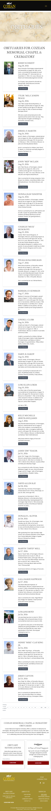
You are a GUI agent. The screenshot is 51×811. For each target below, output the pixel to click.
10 (35, 707)
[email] (43, 783)
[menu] (46, 6)
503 (41, 707)
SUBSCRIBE (13, 763)
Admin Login (33, 809)
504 (45, 707)
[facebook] (40, 783)
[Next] (48, 707)
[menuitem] (27, 794)
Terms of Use (27, 809)
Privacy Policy (20, 809)
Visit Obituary (23, 88)
